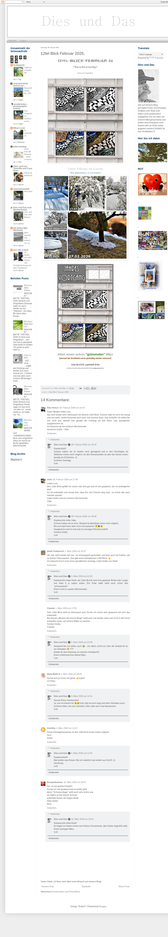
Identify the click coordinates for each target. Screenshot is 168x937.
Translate (159, 58)
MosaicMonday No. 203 (28, 90)
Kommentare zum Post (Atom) (66, 892)
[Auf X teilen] (90, 388)
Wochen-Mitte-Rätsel (28, 287)
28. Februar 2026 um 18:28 (83, 516)
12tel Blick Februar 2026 (58, 392)
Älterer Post (123, 886)
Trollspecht (18, 65)
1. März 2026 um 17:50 (66, 608)
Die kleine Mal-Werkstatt (20, 229)
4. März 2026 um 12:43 (81, 753)
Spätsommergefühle (28, 70)
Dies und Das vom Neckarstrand (22, 208)
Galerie (23, 40)
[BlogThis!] (87, 388)
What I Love (19, 128)
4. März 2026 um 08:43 (71, 674)
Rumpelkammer (55, 782)
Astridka (51, 728)
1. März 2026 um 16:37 (75, 551)
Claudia (51, 608)
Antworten (51, 433)
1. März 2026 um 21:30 (81, 576)
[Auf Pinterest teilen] (95, 388)
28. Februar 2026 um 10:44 (72, 408)
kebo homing (19, 146)
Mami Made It (53, 674)
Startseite (12, 40)
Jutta (49, 479)
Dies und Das (60, 444)
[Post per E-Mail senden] (80, 388)
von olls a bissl (20, 250)
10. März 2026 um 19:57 (75, 782)
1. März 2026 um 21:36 (81, 642)
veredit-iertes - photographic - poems (20, 106)
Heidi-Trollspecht (55, 551)
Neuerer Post (47, 886)
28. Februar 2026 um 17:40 (65, 479)
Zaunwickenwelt (21, 189)
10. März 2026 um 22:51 (82, 819)
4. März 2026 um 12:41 (81, 696)
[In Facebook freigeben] (92, 388)
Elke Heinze (53, 408)
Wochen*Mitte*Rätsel (28, 324)
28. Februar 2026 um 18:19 (83, 444)
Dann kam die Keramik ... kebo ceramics (28, 154)
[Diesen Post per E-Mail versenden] (85, 388)
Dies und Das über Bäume (28, 214)
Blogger (102, 906)
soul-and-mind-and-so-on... (20, 84)
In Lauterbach (28, 133)
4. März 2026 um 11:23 (66, 728)
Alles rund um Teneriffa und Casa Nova (22, 168)
